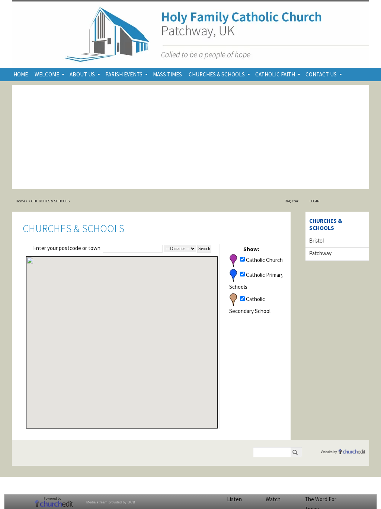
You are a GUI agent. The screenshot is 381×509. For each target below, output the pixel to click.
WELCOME (47, 74)
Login (315, 201)
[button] (91, 397)
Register (291, 201)
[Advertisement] (190, 137)
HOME (20, 74)
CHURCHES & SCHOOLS (217, 74)
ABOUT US (82, 74)
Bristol (316, 241)
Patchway (320, 253)
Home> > (23, 201)
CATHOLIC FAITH (275, 74)
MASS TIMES (167, 74)
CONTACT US (321, 74)
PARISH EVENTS (124, 74)
